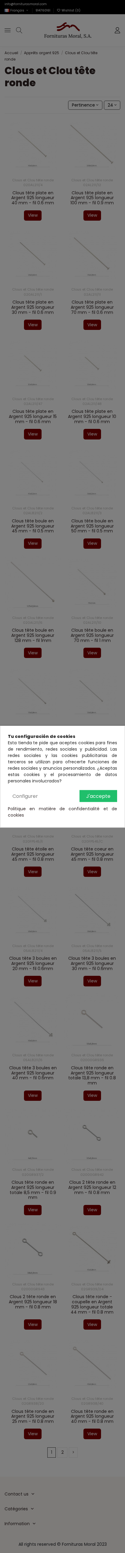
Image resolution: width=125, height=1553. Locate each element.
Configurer (25, 795)
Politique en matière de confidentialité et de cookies (62, 811)
